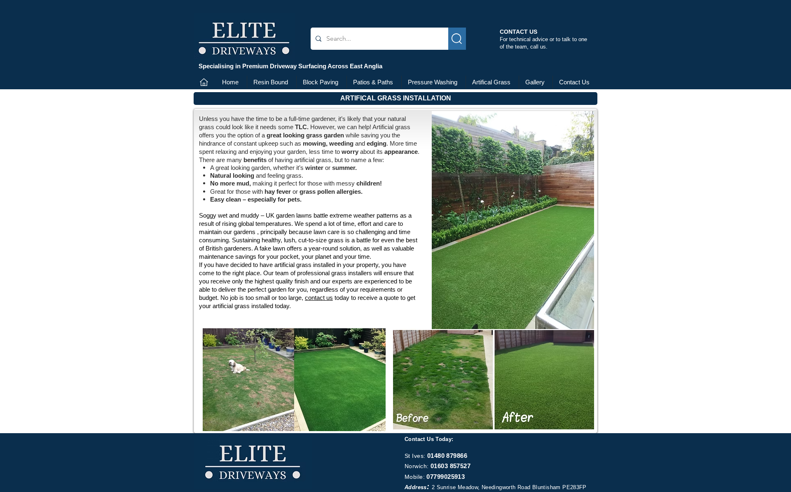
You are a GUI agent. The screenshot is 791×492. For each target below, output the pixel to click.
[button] (395, 98)
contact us (319, 297)
